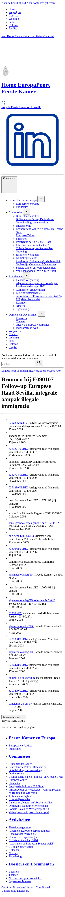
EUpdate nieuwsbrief (21, 846)
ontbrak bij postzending (22, 677)
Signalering (15, 856)
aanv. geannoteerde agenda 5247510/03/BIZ (34, 522)
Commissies (20, 756)
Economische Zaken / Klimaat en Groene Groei (36, 776)
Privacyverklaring (23, 887)
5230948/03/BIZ (18, 548)
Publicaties (15, 748)
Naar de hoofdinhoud (13, 2)
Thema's (13, 874)
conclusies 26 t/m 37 (20, 703)
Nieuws (13, 853)
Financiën (14, 783)
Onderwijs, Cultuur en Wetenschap (29, 805)
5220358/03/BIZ (18, 639)
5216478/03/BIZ (18, 664)
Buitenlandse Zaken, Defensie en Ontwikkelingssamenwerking (27, 768)
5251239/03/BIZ (18, 487)
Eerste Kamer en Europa (32, 738)
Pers (11, 21)
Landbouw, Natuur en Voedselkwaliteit (31, 802)
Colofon (13, 25)
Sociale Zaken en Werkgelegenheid (29, 808)
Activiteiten (19, 819)
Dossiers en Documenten (31, 864)
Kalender (14, 849)
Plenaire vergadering (20, 827)
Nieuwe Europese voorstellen (25, 878)
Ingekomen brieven (20, 881)
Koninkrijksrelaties (19, 799)
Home (12, 9)
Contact (13, 15)
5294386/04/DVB (19, 422)
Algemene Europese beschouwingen (29, 830)
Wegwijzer (15, 12)
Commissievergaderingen (23, 837)
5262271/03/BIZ (18, 448)
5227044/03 (15, 613)
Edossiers (14, 871)
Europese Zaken (18, 779)
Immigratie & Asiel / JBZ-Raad (26, 786)
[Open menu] (41, 199)
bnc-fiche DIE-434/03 (21, 535)
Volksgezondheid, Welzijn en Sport (29, 812)
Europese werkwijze (20, 745)
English (13, 28)
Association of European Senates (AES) (31, 843)
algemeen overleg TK (21, 574)
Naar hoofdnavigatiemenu (41, 2)
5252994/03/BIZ (18, 474)
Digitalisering (16, 773)
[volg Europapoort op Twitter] (32, 103)
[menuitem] (23, 200)
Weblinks (14, 18)
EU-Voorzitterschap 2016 (23, 840)
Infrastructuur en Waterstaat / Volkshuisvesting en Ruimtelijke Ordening (35, 791)
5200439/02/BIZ (18, 690)
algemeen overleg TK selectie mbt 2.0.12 (32, 600)
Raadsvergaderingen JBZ (23, 833)
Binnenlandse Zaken (20, 763)
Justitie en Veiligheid (20, 796)
